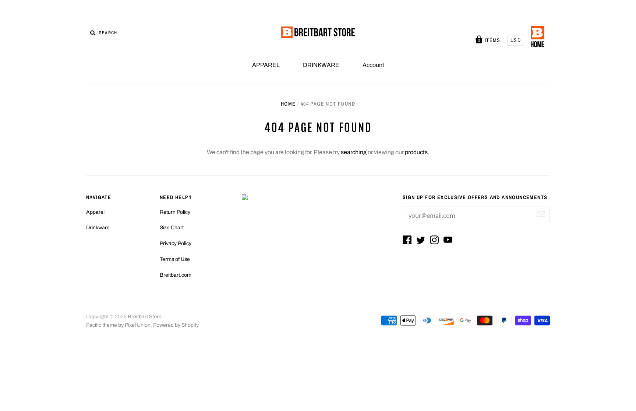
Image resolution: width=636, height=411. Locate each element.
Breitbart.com (175, 275)
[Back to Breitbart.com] (537, 37)
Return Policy (175, 212)
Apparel (95, 212)
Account (373, 65)
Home (288, 103)
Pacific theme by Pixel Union (118, 325)
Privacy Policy (175, 243)
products (416, 152)
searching (354, 152)
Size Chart (172, 227)
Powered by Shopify (175, 325)
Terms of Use (175, 259)
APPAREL (266, 65)
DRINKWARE (321, 65)
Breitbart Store (145, 316)
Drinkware (98, 227)
